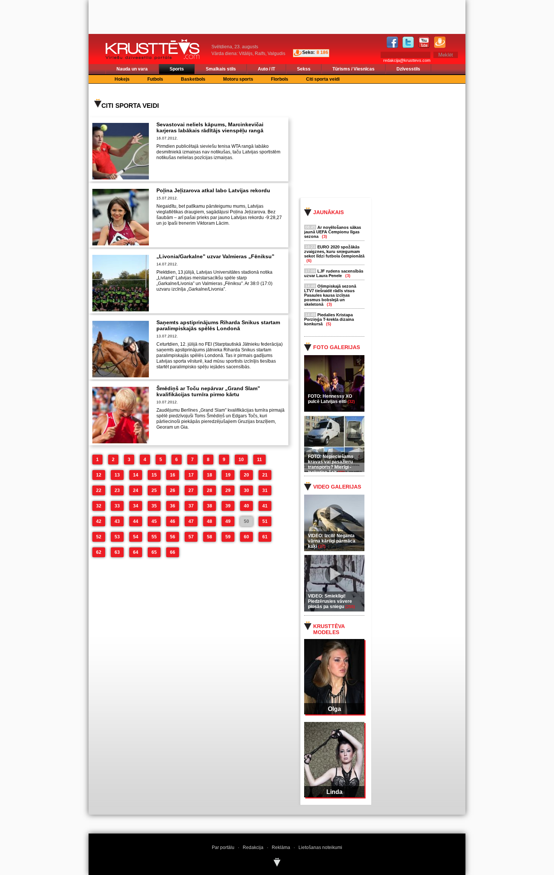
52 (98, 536)
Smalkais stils (221, 69)
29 (228, 490)
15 (154, 475)
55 (154, 536)
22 (98, 490)
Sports (177, 69)
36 (172, 506)
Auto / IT (266, 69)
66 (172, 552)
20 (246, 475)
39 (228, 506)
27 (191, 490)
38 (209, 506)
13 (117, 475)
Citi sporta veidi (323, 79)
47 (191, 521)
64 (135, 552)
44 (135, 521)
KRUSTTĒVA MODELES (328, 629)
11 (259, 459)
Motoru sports (238, 79)
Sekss (304, 69)
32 (98, 506)
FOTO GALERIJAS (336, 347)
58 (209, 536)
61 (265, 536)
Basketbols (193, 79)
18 (209, 475)
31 (265, 490)
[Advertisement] (389, 140)
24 (135, 490)
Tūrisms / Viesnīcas (353, 69)
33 (117, 506)
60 (246, 536)
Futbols (155, 79)
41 (265, 506)
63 (117, 552)
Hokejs (122, 79)
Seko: (308, 52)
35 (154, 506)
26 (172, 490)
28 (209, 490)
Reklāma (281, 847)
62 (98, 552)
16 (172, 475)
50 (246, 521)
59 (228, 536)
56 (172, 536)
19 (228, 475)
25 (154, 490)
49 (228, 521)
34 (135, 506)
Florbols (279, 79)
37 (191, 506)
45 (154, 521)
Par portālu (223, 847)
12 (98, 475)
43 (117, 521)
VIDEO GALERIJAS (337, 487)
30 (246, 490)
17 (191, 475)
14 (135, 475)
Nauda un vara (132, 69)
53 (117, 536)
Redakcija (253, 847)
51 (265, 521)
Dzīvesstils (408, 69)
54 (135, 536)
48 (209, 521)
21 (265, 475)
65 (154, 552)
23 (117, 490)
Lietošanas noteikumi (320, 847)
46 (172, 521)
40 (246, 506)
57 (191, 536)
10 (241, 459)
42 (98, 521)
